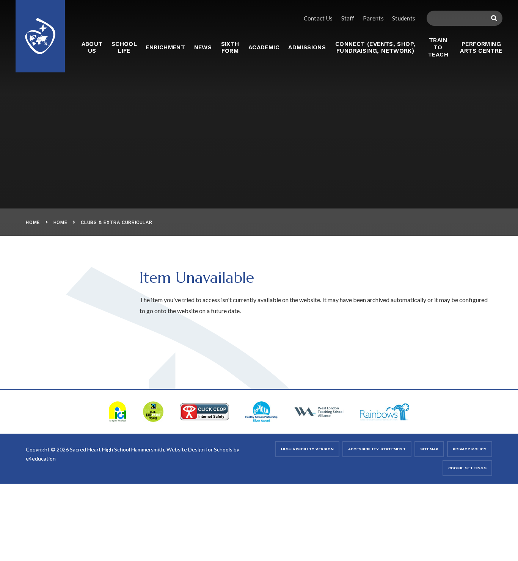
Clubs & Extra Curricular (116, 222)
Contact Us (318, 18)
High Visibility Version (307, 449)
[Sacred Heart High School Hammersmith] (40, 31)
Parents (373, 18)
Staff (348, 18)
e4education (41, 458)
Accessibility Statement (377, 449)
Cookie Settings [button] (467, 467)
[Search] (493, 18)
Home (33, 222)
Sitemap (429, 449)
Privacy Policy (470, 449)
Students (403, 18)
